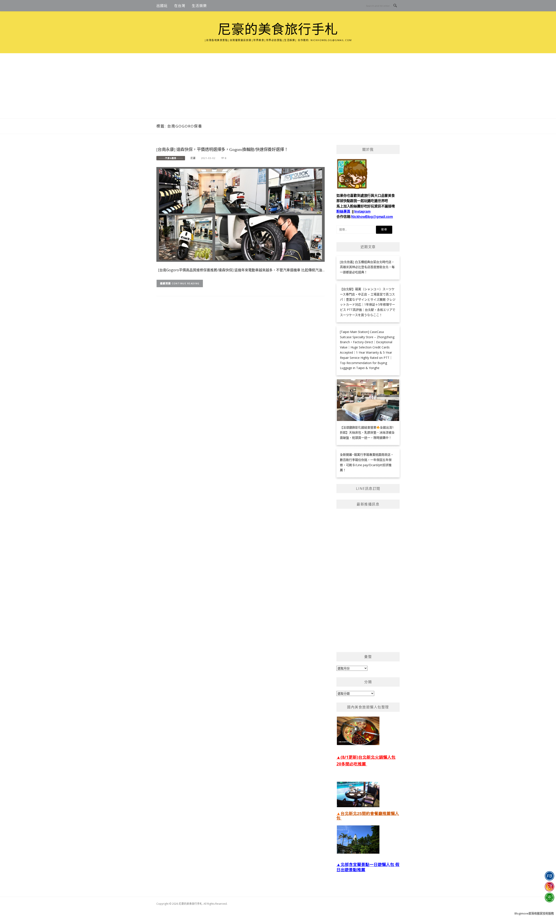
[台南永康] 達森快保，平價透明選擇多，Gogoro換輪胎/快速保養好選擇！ (222, 149)
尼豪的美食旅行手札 (278, 29)
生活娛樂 (199, 5)
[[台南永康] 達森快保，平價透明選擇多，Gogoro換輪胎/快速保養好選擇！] (240, 214)
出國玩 (162, 5)
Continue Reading (186, 283)
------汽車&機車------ (171, 158)
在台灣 (179, 5)
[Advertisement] (278, 85)
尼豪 (193, 158)
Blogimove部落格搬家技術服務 (534, 913)
